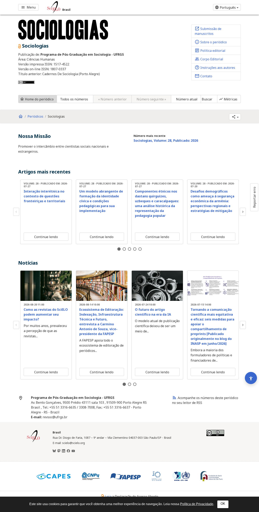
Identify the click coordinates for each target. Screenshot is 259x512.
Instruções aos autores (215, 67)
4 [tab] (134, 249)
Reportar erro (254, 197)
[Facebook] (68, 451)
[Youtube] (73, 451)
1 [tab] (119, 249)
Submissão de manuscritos (208, 31)
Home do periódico (37, 99)
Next (243, 212)
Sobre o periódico (211, 41)
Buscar (207, 99)
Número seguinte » (151, 99)
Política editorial (210, 50)
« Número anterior (112, 99)
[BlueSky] (54, 451)
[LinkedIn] (63, 451)
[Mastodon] (58, 451)
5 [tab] (140, 249)
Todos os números (74, 99)
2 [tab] (124, 249)
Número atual (186, 99)
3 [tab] (129, 249)
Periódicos (35, 116)
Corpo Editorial (209, 58)
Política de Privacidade (196, 504)
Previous (16, 212)
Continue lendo (46, 237)
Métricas (228, 99)
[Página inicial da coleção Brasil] (33, 441)
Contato (203, 75)
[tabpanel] (46, 212)
